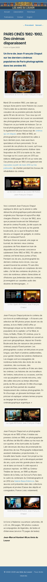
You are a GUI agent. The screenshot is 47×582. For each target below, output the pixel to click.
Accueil (7, 12)
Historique (31, 12)
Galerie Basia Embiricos (24, 481)
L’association (18, 12)
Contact (20, 17)
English (29, 17)
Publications (8, 17)
